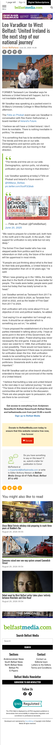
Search (27, 647)
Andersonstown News (14, 658)
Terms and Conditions (41, 667)
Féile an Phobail (15, 115)
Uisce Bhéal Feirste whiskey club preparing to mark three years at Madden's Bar (27, 527)
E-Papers (13, 670)
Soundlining (29, 721)
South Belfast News (14, 661)
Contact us (41, 658)
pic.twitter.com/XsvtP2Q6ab (19, 186)
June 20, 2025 (13, 227)
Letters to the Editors (41, 664)
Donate (28, 440)
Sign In (22, 2)
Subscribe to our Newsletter (27, 682)
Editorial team (41, 661)
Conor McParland (10, 47)
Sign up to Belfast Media (27, 415)
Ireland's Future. (28, 121)
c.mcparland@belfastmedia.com (23, 469)
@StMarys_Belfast (14, 182)
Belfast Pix (14, 667)
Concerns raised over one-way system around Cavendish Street (26, 562)
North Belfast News (14, 664)
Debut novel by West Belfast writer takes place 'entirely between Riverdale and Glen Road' (26, 596)
